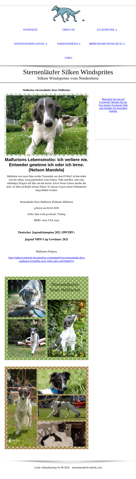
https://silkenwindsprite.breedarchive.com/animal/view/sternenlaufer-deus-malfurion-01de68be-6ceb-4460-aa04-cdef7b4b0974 (46, 259)
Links (68, 57)
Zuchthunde (106, 29)
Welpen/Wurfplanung (29, 43)
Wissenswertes (67, 43)
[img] (68, 14)
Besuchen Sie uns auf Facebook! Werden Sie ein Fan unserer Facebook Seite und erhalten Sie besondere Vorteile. (113, 105)
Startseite (30, 29)
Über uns (68, 29)
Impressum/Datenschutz (106, 43)
